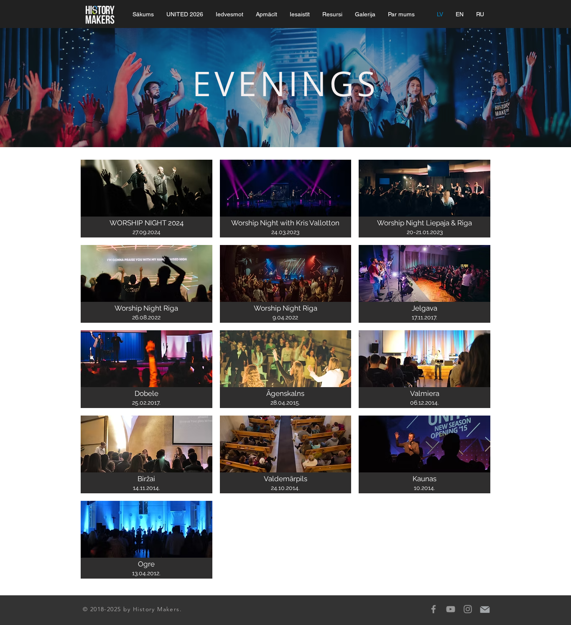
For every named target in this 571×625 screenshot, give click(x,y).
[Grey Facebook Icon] (433, 609)
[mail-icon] (484, 609)
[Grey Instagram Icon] (467, 609)
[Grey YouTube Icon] (450, 609)
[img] (146, 198)
